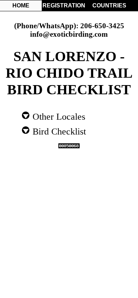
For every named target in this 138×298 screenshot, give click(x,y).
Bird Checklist (58, 131)
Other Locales (57, 116)
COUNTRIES (109, 5)
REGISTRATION (63, 5)
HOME (20, 5)
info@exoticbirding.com (69, 34)
